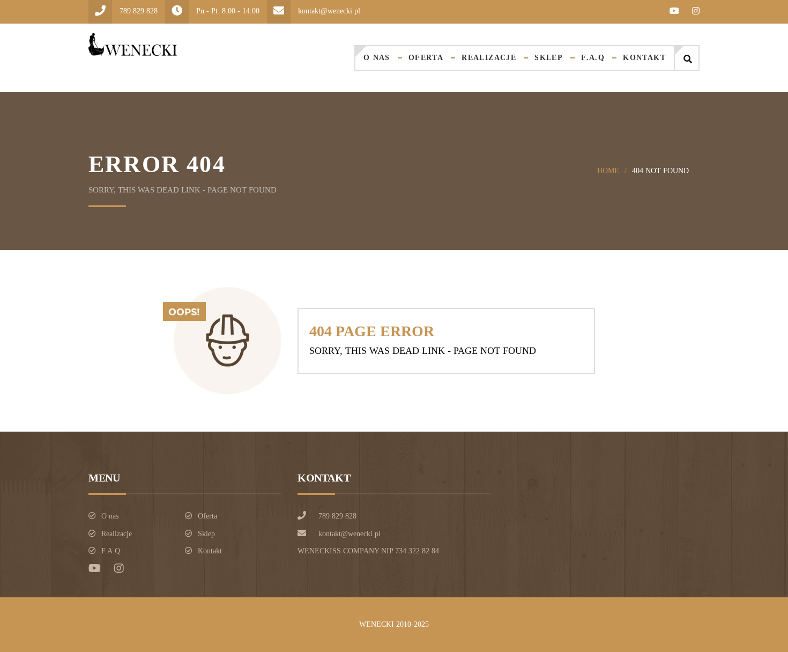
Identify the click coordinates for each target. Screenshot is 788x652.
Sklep (548, 58)
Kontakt (644, 58)
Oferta (425, 58)
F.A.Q (593, 58)
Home (608, 171)
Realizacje (489, 58)
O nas (376, 58)
